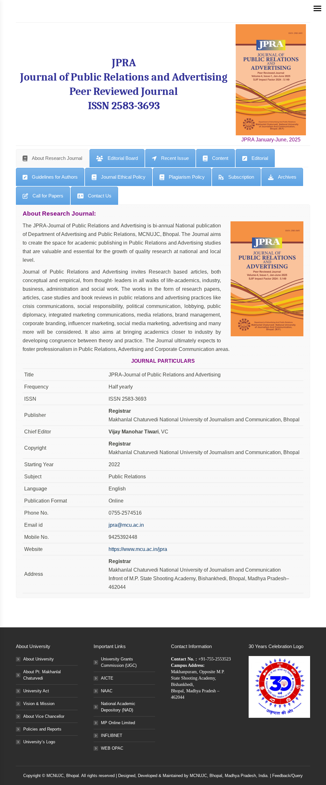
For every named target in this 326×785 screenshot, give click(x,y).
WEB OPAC (112, 748)
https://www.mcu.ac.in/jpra (138, 549)
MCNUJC (198, 775)
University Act (36, 691)
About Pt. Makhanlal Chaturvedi (42, 675)
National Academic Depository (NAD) (118, 706)
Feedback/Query (287, 775)
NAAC (106, 691)
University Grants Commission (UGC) (119, 662)
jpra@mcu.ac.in (126, 525)
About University (38, 659)
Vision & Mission (38, 703)
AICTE (107, 678)
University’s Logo (39, 741)
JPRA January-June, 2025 (271, 139)
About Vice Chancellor (43, 716)
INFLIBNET (111, 735)
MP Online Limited (118, 722)
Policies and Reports (42, 729)
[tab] (52, 158)
